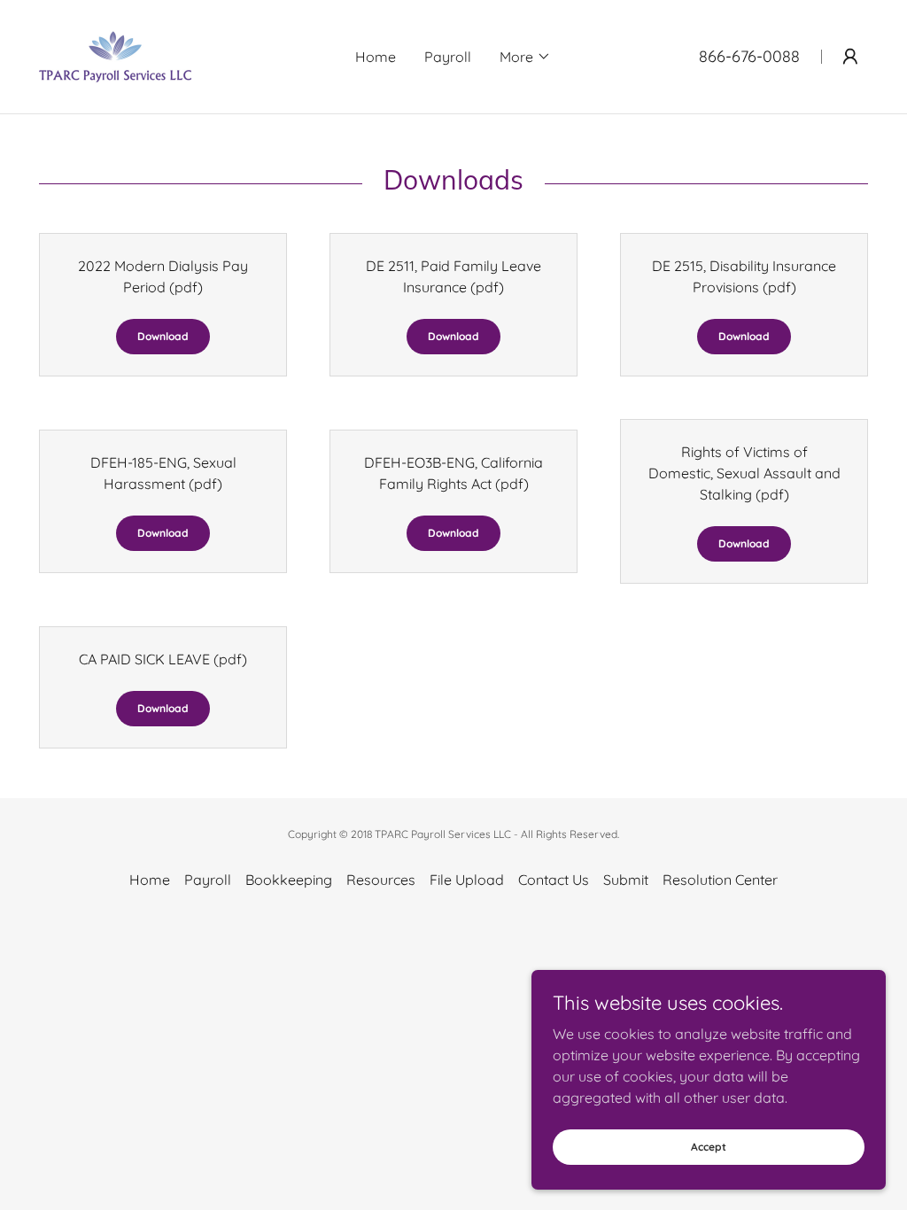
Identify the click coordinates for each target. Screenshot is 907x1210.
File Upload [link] (467, 879)
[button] (525, 56)
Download (163, 336)
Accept (708, 1146)
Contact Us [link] (553, 879)
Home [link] (375, 57)
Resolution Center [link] (720, 879)
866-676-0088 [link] (749, 56)
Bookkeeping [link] (288, 879)
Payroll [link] (447, 57)
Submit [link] (625, 879)
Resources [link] (380, 879)
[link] (115, 55)
